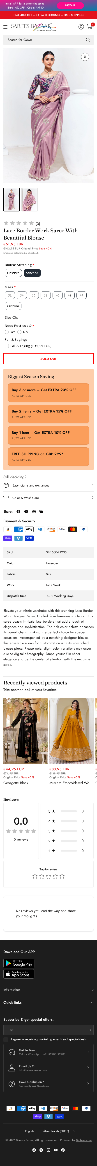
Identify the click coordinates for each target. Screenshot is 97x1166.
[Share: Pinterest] (34, 511)
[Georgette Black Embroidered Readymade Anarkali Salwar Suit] (25, 731)
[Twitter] (41, 1150)
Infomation (12, 989)
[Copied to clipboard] (41, 511)
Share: (8, 511)
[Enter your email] (89, 1030)
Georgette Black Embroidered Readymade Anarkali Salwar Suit (22, 783)
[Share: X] (26, 511)
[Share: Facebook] (18, 511)
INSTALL (70, 5)
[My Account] (81, 27)
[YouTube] (55, 1150)
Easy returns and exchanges (30, 485)
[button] (67, 811)
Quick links (12, 1002)
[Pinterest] (63, 1150)
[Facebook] (34, 1150)
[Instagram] (48, 1150)
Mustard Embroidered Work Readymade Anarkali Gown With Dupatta (70, 783)
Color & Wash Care (25, 498)
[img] (18, 223)
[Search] (88, 40)
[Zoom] (85, 57)
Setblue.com (84, 1140)
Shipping (8, 253)
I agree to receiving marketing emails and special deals (49, 1039)
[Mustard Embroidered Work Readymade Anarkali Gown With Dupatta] (71, 731)
